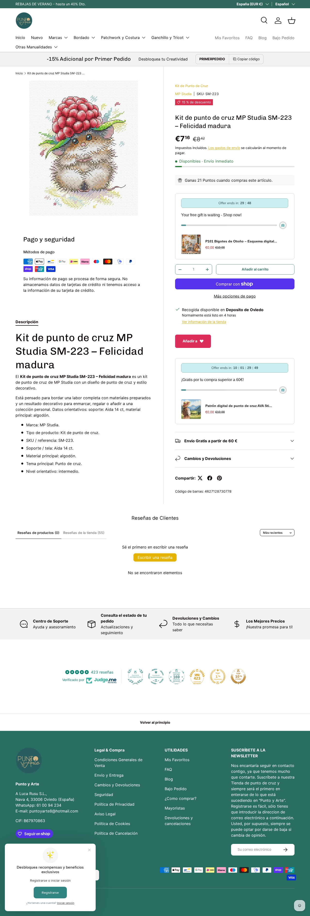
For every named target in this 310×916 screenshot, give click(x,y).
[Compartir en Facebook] (210, 478)
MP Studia (183, 94)
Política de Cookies (112, 823)
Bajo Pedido (283, 37)
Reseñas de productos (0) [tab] (38, 533)
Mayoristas (175, 808)
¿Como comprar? (180, 798)
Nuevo (37, 37)
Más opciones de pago (235, 296)
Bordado (81, 37)
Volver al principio (155, 722)
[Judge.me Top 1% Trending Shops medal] (217, 676)
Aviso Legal (105, 813)
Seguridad (103, 794)
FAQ (249, 37)
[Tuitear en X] (200, 478)
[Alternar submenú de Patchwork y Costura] (144, 37)
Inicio (20, 37)
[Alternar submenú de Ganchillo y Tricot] (187, 37)
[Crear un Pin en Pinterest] (219, 478)
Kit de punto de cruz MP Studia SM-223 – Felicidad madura (56, 73)
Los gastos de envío (224, 148)
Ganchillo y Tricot (167, 37)
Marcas (55, 37)
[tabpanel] (84, 402)
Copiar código (248, 59)
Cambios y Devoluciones (117, 784)
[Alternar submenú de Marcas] (66, 37)
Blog (262, 37)
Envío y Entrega (109, 775)
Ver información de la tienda (204, 322)
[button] (291, 20)
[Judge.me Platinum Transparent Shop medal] (156, 676)
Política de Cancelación (116, 833)
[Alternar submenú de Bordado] (93, 37)
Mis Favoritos (227, 37)
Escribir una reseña (155, 557)
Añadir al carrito (255, 269)
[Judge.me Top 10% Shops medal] (238, 676)
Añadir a (190, 341)
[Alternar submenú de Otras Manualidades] (56, 47)
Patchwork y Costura (120, 37)
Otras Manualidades (34, 47)
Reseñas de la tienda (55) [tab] (83, 533)
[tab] (27, 321)
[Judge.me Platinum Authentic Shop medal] (135, 676)
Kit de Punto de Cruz (191, 86)
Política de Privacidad (114, 804)
